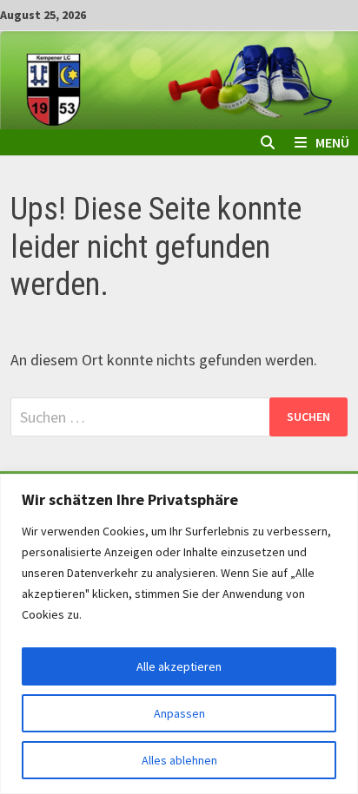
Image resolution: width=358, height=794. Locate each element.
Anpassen (179, 713)
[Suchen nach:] (179, 416)
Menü (332, 142)
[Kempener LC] (179, 79)
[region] (179, 634)
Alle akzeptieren (179, 666)
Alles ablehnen (179, 760)
